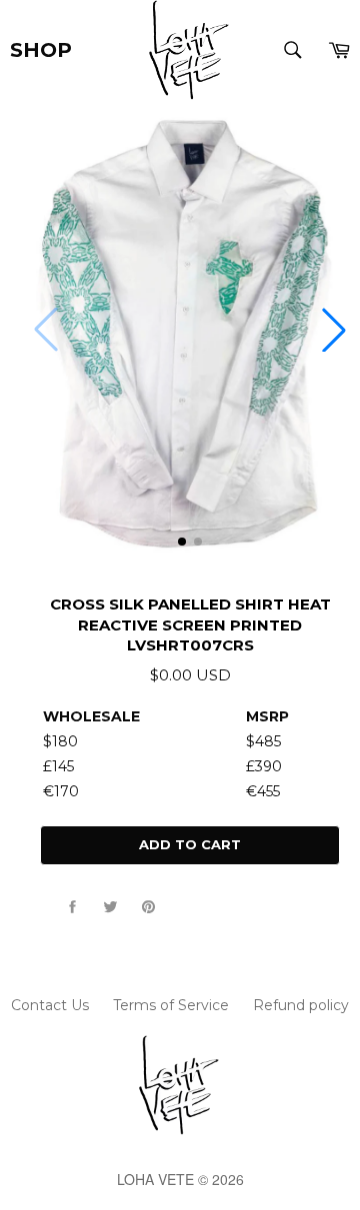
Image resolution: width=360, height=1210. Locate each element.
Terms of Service (171, 1005)
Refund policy (301, 1005)
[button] (334, 330)
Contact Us (50, 1005)
